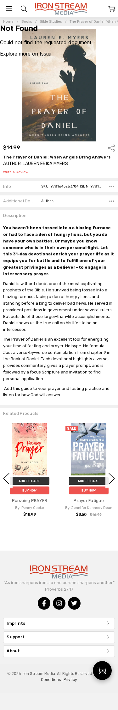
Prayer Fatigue (89, 500)
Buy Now (29, 490)
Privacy (70, 679)
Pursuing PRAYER (30, 500)
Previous (6, 478)
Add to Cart (29, 481)
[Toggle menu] (8, 8)
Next (111, 478)
